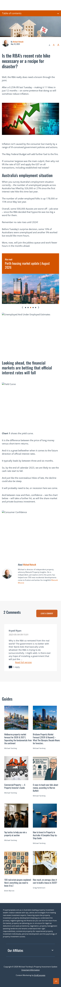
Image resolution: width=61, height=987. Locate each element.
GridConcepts (39, 975)
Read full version (23, 662)
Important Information (30, 970)
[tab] (25, 307)
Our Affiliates (15, 950)
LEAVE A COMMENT (47, 613)
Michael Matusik (18, 41)
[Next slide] (38, 307)
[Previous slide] (22, 307)
